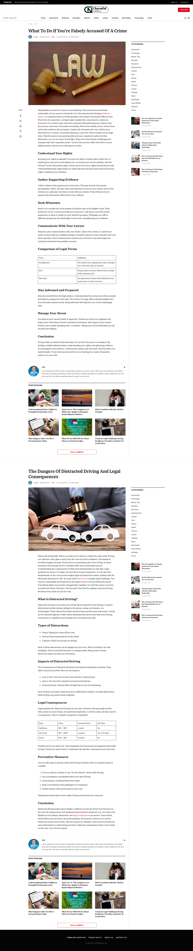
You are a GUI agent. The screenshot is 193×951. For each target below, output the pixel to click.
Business (65, 18)
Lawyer (105, 18)
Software (134, 107)
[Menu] (189, 18)
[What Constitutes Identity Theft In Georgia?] (110, 397)
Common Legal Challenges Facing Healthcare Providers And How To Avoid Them (109, 440)
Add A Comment (77, 452)
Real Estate (126, 18)
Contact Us (184, 2)
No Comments (63, 37)
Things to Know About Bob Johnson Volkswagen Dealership (151, 145)
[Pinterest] (20, 131)
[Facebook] (20, 116)
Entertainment (136, 67)
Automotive (53, 18)
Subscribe (184, 10)
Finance (134, 85)
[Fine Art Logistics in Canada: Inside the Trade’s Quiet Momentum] (135, 121)
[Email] (20, 136)
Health (96, 18)
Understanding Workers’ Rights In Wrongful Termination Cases (42, 410)
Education (76, 18)
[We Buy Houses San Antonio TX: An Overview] (135, 134)
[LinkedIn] (20, 126)
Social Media (136, 103)
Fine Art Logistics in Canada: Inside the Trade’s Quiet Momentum (152, 120)
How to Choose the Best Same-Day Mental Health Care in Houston (152, 158)
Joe (36, 37)
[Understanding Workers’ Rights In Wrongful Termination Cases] (43, 397)
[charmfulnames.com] (96, 9)
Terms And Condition (76, 937)
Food (133, 74)
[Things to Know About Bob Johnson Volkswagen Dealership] (135, 145)
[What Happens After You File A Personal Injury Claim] (43, 427)
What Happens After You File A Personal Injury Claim (41, 439)
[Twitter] (20, 121)
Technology (139, 18)
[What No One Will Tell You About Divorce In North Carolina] (77, 427)
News (133, 96)
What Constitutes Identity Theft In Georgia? (109, 410)
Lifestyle (115, 18)
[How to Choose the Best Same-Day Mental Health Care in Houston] (135, 158)
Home (43, 18)
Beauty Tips (135, 57)
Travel (149, 18)
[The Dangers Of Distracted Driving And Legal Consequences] (77, 519)
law (109, 159)
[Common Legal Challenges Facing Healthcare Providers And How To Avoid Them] (110, 427)
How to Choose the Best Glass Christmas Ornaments (152, 170)
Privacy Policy (95, 937)
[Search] (185, 18)
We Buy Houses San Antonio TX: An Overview (31, 2)
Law (35, 24)
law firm (81, 578)
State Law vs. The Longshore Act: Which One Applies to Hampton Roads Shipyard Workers (75, 411)
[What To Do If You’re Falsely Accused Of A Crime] (77, 73)
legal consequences (81, 815)
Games (133, 78)
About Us (174, 2)
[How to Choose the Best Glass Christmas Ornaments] (135, 172)
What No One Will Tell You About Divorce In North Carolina (75, 439)
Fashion (87, 18)
